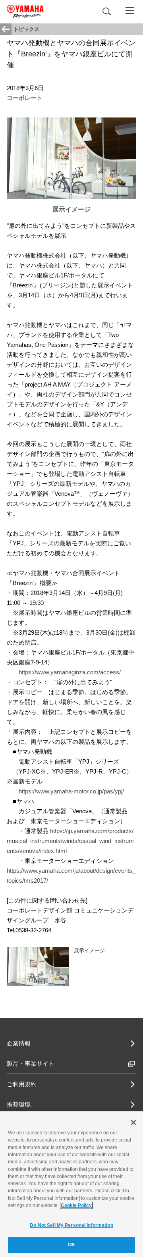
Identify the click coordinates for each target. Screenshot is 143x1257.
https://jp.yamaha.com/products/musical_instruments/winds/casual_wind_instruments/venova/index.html (70, 841)
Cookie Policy (76, 1205)
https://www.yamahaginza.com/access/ (70, 672)
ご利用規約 (22, 1084)
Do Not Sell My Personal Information (71, 1225)
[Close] (133, 1122)
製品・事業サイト (30, 1063)
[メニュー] (130, 10)
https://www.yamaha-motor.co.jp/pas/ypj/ (71, 791)
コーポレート (25, 97)
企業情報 (19, 1043)
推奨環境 (19, 1104)
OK (71, 1244)
